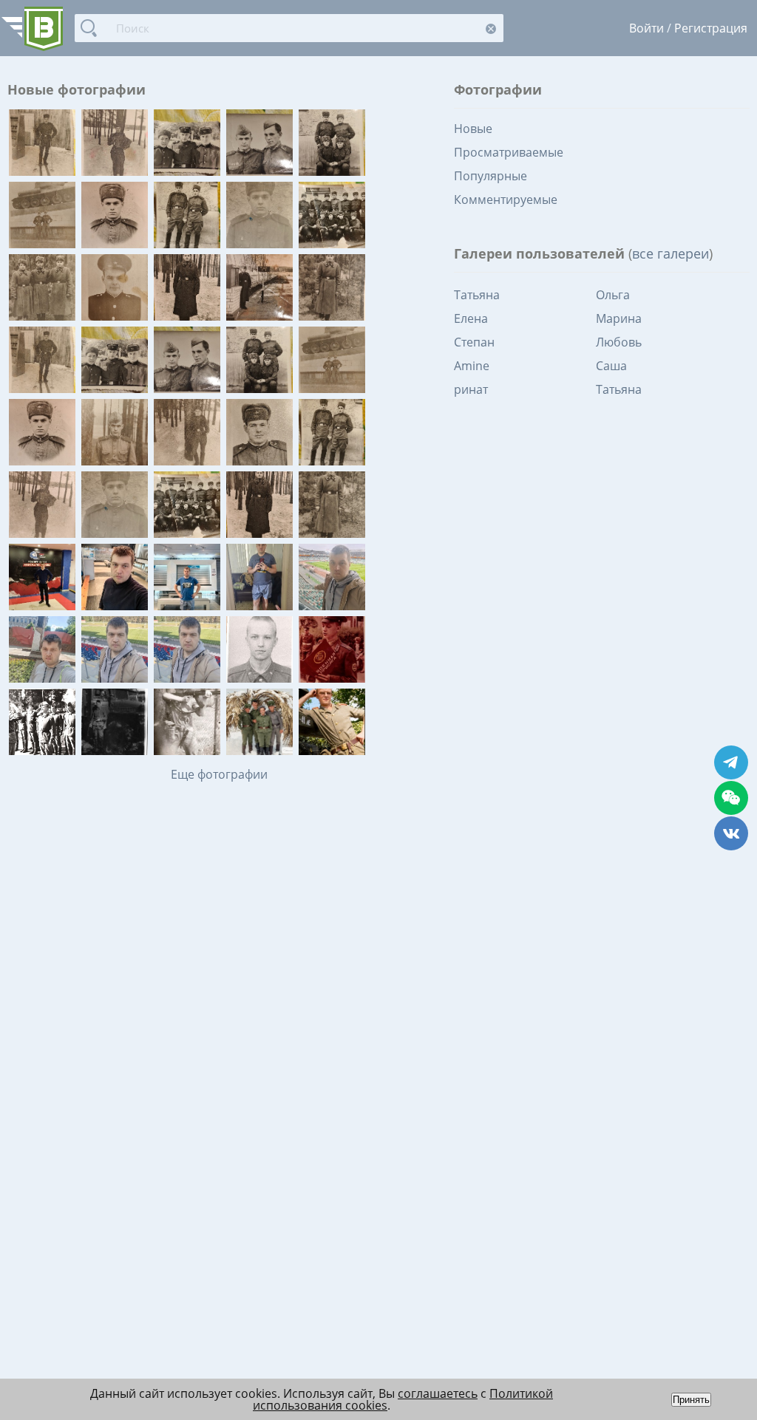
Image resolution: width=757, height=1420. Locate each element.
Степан (474, 342)
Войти (646, 28)
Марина (619, 318)
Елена (471, 318)
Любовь (619, 342)
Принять (691, 1399)
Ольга (613, 295)
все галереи (670, 253)
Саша (611, 366)
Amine (471, 366)
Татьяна (477, 295)
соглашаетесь (438, 1393)
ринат (471, 389)
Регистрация (710, 28)
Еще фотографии (219, 774)
